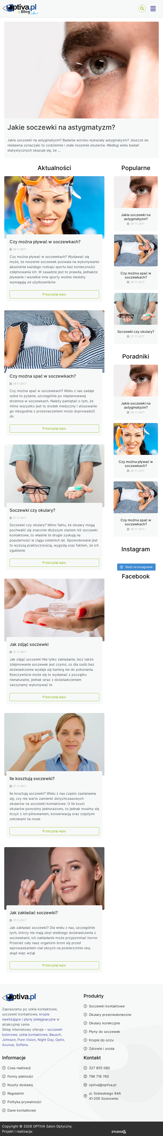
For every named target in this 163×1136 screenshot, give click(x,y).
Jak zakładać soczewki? (34, 912)
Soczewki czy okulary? (32, 510)
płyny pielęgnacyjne (40, 1019)
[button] (153, 9)
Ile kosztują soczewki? (32, 778)
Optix (59, 1040)
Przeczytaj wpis (54, 294)
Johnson (9, 1040)
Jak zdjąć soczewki (29, 644)
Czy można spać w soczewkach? (43, 376)
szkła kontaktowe (33, 1034)
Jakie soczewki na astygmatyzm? (61, 127)
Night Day (45, 1040)
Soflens (22, 1045)
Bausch (55, 1034)
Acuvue (8, 1045)
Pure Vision (27, 1040)
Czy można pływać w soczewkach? (45, 241)
